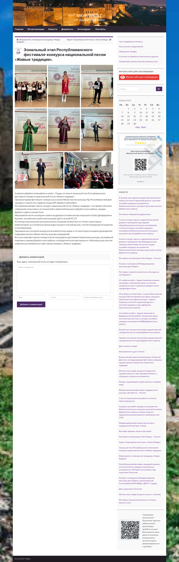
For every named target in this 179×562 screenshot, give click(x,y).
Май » (144, 127)
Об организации (35, 29)
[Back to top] (173, 556)
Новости (52, 29)
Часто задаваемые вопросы (131, 41)
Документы (67, 29)
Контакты (101, 29)
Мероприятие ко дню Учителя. (132, 351)
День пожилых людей (128, 346)
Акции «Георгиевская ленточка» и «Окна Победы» (88, 39)
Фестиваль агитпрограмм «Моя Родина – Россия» (140, 437)
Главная (19, 29)
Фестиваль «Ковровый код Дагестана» (135, 214)
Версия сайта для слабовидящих (141, 77)
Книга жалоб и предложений (131, 46)
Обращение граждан (128, 51)
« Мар (137, 127)
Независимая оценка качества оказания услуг (138, 61)
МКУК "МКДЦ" (89, 15)
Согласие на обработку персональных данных (138, 56)
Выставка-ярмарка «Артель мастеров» (135, 431)
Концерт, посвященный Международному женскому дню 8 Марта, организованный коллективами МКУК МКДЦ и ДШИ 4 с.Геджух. (138, 480)
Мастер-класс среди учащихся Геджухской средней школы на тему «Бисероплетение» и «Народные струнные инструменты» (138, 373)
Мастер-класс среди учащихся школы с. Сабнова (140, 494)
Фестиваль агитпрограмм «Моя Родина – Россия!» (140, 258)
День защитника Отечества (130, 489)
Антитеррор (83, 29)
